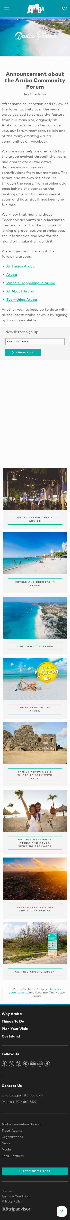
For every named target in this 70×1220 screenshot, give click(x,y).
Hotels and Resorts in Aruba (35, 584)
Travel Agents (12, 1130)
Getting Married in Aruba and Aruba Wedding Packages (35, 842)
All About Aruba (20, 291)
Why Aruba (12, 1013)
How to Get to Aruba (35, 646)
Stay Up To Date (37, 1171)
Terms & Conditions (16, 1196)
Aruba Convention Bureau (21, 1124)
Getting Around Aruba (35, 971)
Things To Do (13, 1021)
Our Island (11, 1036)
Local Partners (13, 1156)
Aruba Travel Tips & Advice (35, 519)
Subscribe (25, 352)
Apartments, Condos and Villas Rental (35, 909)
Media (6, 1149)
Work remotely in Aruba (35, 709)
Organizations (12, 1137)
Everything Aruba (21, 299)
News (6, 1143)
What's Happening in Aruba (30, 283)
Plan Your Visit (15, 1028)
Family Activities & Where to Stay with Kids (35, 775)
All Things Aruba (20, 266)
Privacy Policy (12, 1201)
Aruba (11, 274)
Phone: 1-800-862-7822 (19, 1101)
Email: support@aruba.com (22, 1095)
